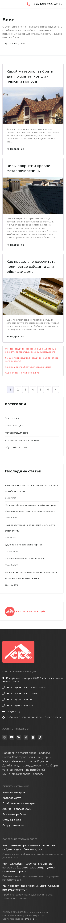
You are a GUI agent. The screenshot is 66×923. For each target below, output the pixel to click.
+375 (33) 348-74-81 (17, 693)
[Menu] (6, 4)
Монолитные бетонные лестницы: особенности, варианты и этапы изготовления (31, 578)
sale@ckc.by (13, 711)
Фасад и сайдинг (14, 425)
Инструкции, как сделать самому (23, 440)
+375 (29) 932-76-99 (18, 705)
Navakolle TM (30, 918)
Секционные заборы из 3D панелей (24, 561)
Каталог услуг (11, 797)
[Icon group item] (4, 737)
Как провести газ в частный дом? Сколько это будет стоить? (30, 531)
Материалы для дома (16, 432)
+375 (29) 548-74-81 (17, 687)
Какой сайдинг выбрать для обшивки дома (28, 367)
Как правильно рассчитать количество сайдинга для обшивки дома (31, 267)
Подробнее (17, 148)
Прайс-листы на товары (18, 803)
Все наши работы (14, 814)
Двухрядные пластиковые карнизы (24, 547)
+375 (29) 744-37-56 (46, 4)
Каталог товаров (13, 792)
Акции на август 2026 (16, 808)
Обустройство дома (16, 447)
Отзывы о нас (11, 819)
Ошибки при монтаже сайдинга (22, 372)
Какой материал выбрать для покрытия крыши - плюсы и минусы (30, 76)
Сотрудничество (13, 825)
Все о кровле (12, 418)
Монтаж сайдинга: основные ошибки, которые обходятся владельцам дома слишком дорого (30, 511)
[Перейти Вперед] (55, 389)
